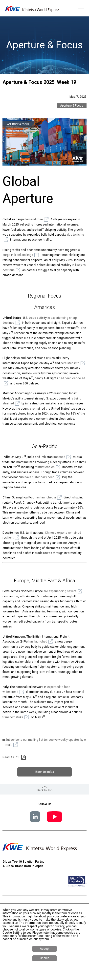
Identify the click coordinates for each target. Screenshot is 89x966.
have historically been (39, 477)
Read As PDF (11, 757)
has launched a (45, 497)
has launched (37, 641)
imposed (59, 457)
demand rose (33, 219)
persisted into (70, 363)
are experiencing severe (60, 591)
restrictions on (45, 467)
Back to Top (44, 790)
